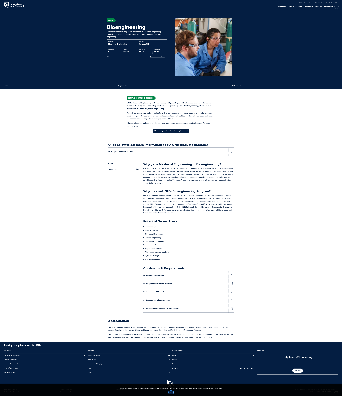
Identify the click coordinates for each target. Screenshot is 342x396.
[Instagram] (238, 368)
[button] (232, 151)
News (89, 368)
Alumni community (94, 355)
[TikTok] (245, 368)
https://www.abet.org (211, 327)
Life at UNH (308, 6)
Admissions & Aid (295, 6)
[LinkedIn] (252, 368)
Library (174, 355)
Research (318, 6)
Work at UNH (92, 360)
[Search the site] (336, 7)
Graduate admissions (10, 360)
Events (90, 372)
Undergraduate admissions (12, 355)
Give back (297, 371)
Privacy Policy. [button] (218, 388)
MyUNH (174, 360)
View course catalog (157, 57)
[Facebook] (241, 368)
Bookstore (175, 364)
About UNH (328, 6)
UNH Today (329, 2)
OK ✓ (171, 392)
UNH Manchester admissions (12, 364)
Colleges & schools (9, 372)
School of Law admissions (12, 368)
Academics (282, 6)
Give (336, 2)
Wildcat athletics (303, 2)
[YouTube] (249, 368)
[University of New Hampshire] (16, 5)
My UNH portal (318, 2)
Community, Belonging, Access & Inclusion (101, 364)
